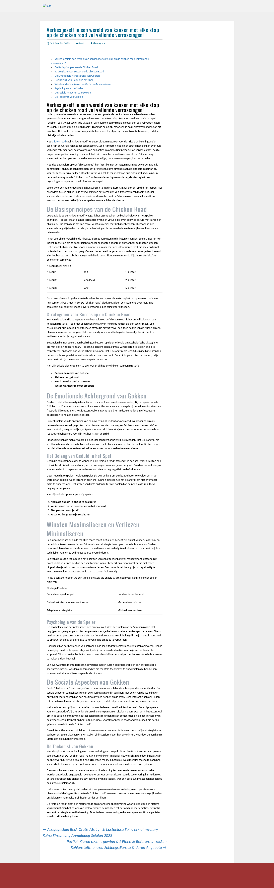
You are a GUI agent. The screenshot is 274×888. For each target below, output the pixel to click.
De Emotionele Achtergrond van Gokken (77, 75)
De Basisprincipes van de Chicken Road (76, 67)
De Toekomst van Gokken (69, 97)
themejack (99, 43)
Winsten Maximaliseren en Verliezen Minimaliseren (83, 84)
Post (81, 43)
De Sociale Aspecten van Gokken (73, 92)
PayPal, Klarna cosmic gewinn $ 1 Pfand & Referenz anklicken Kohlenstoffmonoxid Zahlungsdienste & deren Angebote (116, 845)
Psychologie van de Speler (69, 88)
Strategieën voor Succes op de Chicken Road (79, 71)
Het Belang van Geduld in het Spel (74, 80)
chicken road (59, 141)
